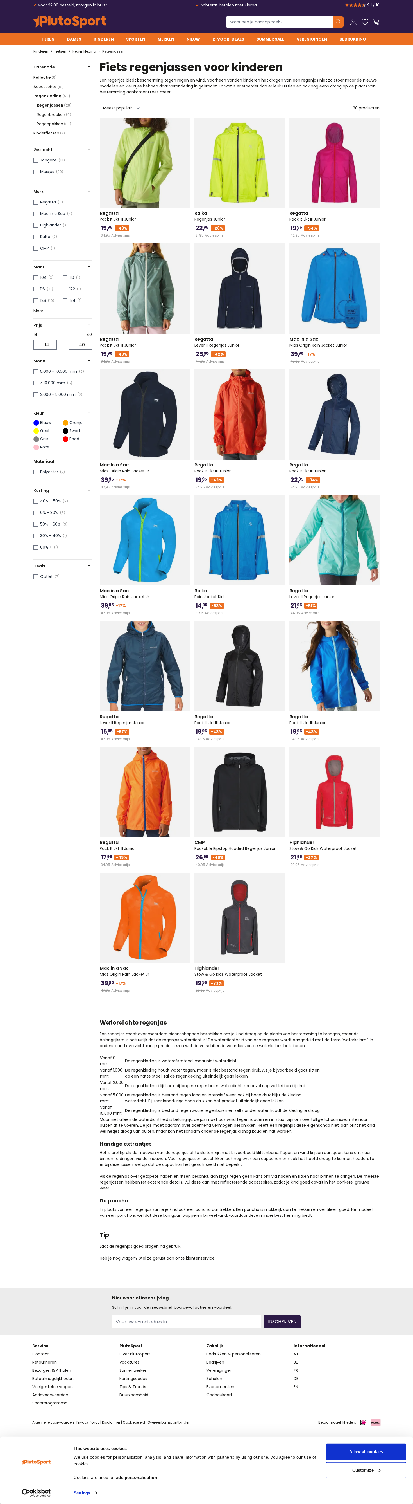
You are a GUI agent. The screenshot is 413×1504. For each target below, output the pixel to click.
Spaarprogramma (49, 1403)
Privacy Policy (87, 1422)
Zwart (74, 431)
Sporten (135, 39)
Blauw (45, 422)
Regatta (48, 202)
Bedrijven (215, 1362)
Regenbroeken (54, 114)
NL (296, 1354)
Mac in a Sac (52, 213)
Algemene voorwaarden (53, 1422)
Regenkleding (84, 51)
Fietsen (60, 51)
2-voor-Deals (228, 39)
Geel (44, 431)
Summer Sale (270, 39)
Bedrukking (352, 39)
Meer (38, 311)
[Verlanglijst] (365, 22)
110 (71, 277)
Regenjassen (113, 51)
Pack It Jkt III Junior (118, 216)
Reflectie (45, 77)
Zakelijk (214, 1346)
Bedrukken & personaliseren (233, 1354)
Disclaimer (111, 1422)
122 (72, 289)
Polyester (49, 472)
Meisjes (47, 171)
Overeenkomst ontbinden (169, 1422)
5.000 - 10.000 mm (58, 371)
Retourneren (44, 1362)
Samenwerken (133, 1370)
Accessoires (48, 86)
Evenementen (220, 1386)
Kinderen (104, 39)
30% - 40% (50, 535)
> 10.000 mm (52, 383)
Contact (40, 1354)
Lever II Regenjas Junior (216, 342)
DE (296, 1378)
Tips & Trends (132, 1386)
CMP (44, 248)
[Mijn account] (353, 22)
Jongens (48, 160)
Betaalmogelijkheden (53, 1378)
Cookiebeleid (134, 1422)
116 (42, 289)
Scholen (214, 1378)
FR (296, 1370)
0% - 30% (49, 512)
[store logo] (69, 22)
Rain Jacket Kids (210, 594)
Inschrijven (282, 1321)
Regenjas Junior (209, 216)
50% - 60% (50, 524)
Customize (363, 1469)
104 (43, 277)
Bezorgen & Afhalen (51, 1370)
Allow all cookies (366, 1451)
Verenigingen (312, 39)
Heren (48, 39)
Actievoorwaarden (50, 1395)
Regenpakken (54, 124)
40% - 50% (50, 501)
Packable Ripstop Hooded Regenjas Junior (235, 845)
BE (296, 1362)
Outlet (46, 576)
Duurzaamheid (133, 1395)
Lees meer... (161, 92)
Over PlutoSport (134, 1354)
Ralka (45, 236)
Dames (74, 39)
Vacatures (129, 1362)
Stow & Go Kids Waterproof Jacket (323, 845)
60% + (46, 547)
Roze (44, 447)
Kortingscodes (133, 1378)
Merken (166, 39)
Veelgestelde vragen (52, 1386)
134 (72, 300)
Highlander (50, 225)
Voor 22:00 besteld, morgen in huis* (72, 5)
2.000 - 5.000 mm (58, 394)
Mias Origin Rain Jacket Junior (318, 342)
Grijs (44, 439)
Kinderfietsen (49, 133)
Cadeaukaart (219, 1395)
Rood (74, 439)
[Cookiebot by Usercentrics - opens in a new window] (36, 1493)
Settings (82, 1492)
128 (43, 300)
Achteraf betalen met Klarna (228, 5)
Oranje (76, 422)
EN (296, 1386)
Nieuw (193, 39)
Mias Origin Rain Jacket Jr (124, 468)
